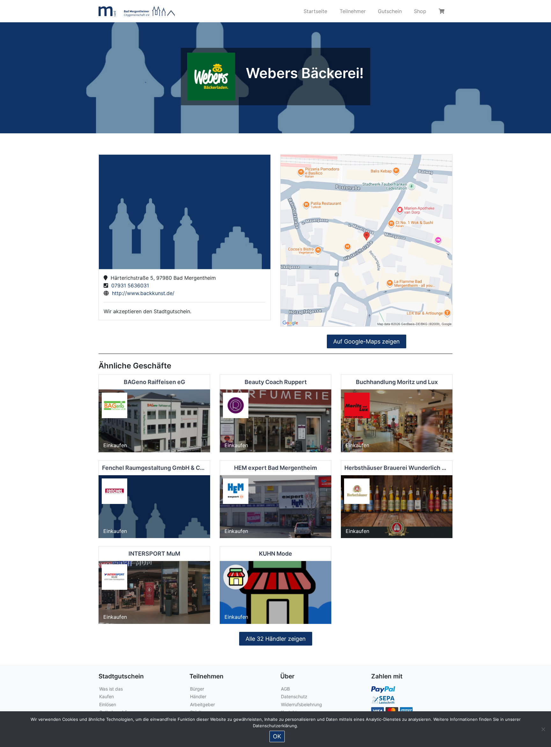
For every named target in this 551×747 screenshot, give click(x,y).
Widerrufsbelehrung (301, 704)
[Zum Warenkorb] (442, 11)
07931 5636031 (128, 285)
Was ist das (111, 689)
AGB (285, 689)
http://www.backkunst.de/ (141, 293)
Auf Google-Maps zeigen (366, 341)
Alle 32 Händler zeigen (276, 638)
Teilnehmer (353, 11)
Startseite (315, 11)
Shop (420, 11)
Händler (198, 696)
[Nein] (543, 729)
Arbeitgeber (202, 704)
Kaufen (106, 696)
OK (277, 736)
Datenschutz (294, 696)
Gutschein (390, 11)
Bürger (197, 689)
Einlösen (107, 704)
